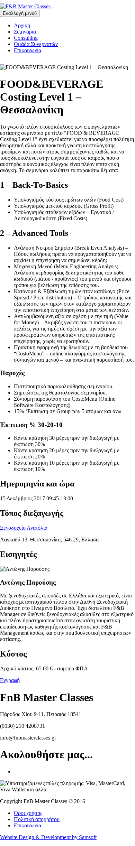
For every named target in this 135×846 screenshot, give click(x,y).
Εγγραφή (10, 680)
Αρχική (22, 25)
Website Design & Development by (48, 837)
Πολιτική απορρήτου (37, 819)
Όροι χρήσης (28, 813)
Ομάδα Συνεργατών (36, 44)
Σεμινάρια (25, 32)
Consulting (26, 38)
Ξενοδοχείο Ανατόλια (23, 528)
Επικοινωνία (27, 50)
